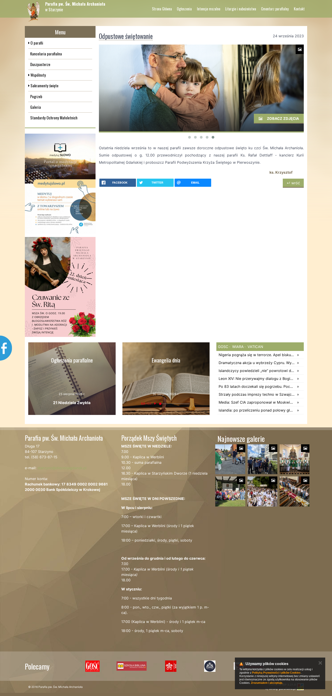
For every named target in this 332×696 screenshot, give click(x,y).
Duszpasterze (40, 64)
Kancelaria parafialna (46, 54)
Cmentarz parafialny (275, 9)
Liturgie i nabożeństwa (240, 9)
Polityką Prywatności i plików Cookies (276, 672)
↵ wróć (293, 183)
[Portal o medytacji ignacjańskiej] (60, 184)
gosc (223, 346)
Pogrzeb (36, 96)
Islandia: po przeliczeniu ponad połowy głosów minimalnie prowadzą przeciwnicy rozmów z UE (257, 410)
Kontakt (299, 9)
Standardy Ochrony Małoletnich (53, 118)
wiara (237, 346)
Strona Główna (162, 9)
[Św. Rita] (60, 287)
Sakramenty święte (44, 85)
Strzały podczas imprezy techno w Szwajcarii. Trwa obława (257, 394)
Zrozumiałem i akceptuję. (267, 682)
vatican (254, 346)
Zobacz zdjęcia (282, 118)
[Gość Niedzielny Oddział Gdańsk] (92, 666)
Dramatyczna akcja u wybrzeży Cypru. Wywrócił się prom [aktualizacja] (257, 362)
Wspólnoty (38, 75)
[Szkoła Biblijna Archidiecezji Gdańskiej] (132, 666)
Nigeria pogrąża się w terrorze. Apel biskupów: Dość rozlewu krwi (257, 355)
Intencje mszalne (208, 9)
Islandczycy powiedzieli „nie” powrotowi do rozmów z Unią (257, 370)
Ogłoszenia (184, 9)
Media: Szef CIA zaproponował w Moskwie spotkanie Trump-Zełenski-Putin (257, 402)
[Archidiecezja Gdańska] (210, 666)
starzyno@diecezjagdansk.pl (62, 468)
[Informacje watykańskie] (171, 666)
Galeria (35, 107)
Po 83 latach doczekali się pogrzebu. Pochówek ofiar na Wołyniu (257, 386)
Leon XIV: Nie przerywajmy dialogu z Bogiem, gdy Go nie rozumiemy (257, 378)
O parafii (36, 43)
